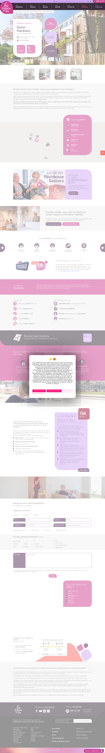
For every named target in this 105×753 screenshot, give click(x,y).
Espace (85, 6)
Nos (19, 6)
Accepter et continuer (39, 390)
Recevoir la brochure (60, 1)
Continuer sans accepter (54, 390)
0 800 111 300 (100, 1)
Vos (57, 6)
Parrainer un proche (71, 1)
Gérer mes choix (67, 390)
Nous (98, 6)
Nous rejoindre (82, 1)
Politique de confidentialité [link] (37, 393)
